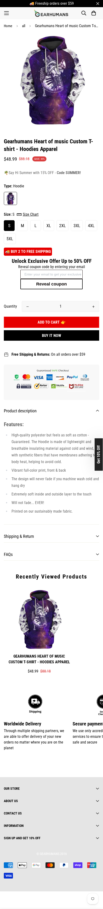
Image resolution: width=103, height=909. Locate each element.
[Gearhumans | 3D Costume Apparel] (52, 13)
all (23, 26)
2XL (62, 225)
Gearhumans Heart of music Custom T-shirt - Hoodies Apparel (39, 659)
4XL (91, 225)
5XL (9, 238)
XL (48, 225)
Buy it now (51, 335)
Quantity (10, 306)
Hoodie (10, 198)
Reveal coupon (51, 284)
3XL (77, 225)
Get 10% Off (98, 454)
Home (8, 26)
